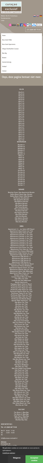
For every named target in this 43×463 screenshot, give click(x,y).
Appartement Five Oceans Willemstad (21, 251)
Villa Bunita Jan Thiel (21, 319)
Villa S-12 (21, 131)
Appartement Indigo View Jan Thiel (21, 255)
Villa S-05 (21, 125)
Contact (4, 71)
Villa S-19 (21, 138)
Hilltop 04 (21, 161)
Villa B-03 (21, 96)
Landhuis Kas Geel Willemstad (21, 280)
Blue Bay (4, 53)
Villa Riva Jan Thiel (21, 379)
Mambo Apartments (21, 282)
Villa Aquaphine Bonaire (21, 200)
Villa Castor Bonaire (21, 205)
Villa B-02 (21, 94)
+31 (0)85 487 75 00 (33, 29)
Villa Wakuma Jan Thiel (21, 394)
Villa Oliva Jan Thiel (21, 366)
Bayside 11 (21, 152)
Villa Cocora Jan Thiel (21, 324)
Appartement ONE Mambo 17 (21, 256)
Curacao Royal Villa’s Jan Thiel (21, 277)
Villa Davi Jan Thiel (21, 328)
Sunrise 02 (21, 170)
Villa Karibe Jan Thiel (21, 346)
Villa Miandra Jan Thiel (21, 357)
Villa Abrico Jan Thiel (21, 302)
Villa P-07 (21, 118)
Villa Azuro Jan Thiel (21, 308)
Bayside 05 (21, 148)
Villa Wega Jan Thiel (21, 396)
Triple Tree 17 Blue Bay (21, 416)
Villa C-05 (21, 107)
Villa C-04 (21, 105)
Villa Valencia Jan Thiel (21, 392)
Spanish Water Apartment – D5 (21, 300)
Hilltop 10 (21, 169)
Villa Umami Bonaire (21, 220)
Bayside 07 (21, 150)
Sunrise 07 (21, 178)
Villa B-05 (21, 100)
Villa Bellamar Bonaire (21, 201)
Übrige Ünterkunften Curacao (10, 49)
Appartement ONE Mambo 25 (21, 258)
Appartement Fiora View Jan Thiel (21, 249)
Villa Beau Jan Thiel (21, 315)
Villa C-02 (21, 103)
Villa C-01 (21, 101)
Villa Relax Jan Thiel (21, 377)
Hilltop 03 (21, 159)
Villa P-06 (21, 116)
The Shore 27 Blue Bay (21, 414)
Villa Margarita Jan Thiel (21, 354)
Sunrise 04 (21, 172)
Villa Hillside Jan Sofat (21, 339)
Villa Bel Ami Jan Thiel (21, 317)
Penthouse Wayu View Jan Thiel (21, 297)
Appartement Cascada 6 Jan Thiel (21, 244)
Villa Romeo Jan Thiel (21, 381)
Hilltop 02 (21, 157)
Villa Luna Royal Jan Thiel (21, 352)
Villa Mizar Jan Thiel (21, 361)
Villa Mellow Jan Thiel (21, 356)
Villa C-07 (21, 111)
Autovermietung (6, 62)
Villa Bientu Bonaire (21, 203)
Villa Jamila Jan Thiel (21, 341)
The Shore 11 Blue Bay (21, 412)
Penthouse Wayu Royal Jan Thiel (21, 295)
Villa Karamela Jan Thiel (21, 344)
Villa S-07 (21, 127)
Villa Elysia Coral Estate (21, 330)
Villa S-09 (21, 129)
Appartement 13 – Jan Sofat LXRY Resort (21, 229)
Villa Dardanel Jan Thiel (21, 326)
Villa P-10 (21, 121)
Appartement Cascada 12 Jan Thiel (21, 236)
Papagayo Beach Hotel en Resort (21, 284)
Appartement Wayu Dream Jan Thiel (21, 273)
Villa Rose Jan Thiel (21, 383)
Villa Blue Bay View (21, 420)
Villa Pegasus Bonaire (21, 213)
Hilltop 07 (21, 165)
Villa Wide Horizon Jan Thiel (21, 398)
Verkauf (4, 66)
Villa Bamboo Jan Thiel (21, 310)
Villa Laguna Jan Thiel (21, 348)
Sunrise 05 (21, 174)
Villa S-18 (21, 136)
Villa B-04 (21, 98)
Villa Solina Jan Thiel (21, 388)
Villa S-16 (21, 134)
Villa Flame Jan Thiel (21, 333)
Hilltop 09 (21, 167)
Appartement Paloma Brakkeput (21, 266)
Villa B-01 (21, 92)
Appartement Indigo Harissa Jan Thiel (21, 253)
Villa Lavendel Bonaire (21, 209)
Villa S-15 (21, 132)
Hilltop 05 (21, 163)
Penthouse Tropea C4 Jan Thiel (21, 293)
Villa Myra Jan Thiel (21, 363)
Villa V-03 (21, 140)
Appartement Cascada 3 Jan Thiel (21, 240)
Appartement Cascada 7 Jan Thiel (21, 245)
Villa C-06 (21, 109)
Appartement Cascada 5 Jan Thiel (21, 242)
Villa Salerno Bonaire (21, 218)
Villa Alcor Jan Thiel (21, 304)
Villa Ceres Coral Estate (21, 321)
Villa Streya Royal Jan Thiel (21, 390)
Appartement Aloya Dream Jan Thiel (21, 231)
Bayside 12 (21, 154)
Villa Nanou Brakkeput (21, 365)
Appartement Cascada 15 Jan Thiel (21, 238)
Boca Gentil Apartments (8, 44)
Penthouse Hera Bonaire (21, 198)
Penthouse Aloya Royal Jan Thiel (21, 286)
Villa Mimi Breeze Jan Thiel (21, 359)
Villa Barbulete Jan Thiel (21, 313)
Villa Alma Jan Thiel (21, 306)
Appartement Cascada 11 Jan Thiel (21, 235)
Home (4, 35)
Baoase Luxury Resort (21, 275)
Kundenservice (5, 18)
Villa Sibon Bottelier (21, 387)
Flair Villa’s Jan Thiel (21, 279)
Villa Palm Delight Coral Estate (21, 368)
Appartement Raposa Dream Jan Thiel (21, 268)
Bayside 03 (21, 146)
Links (2, 20)
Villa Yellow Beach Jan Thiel (21, 403)
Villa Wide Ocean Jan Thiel (21, 399)
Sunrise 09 (21, 181)
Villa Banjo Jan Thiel (21, 311)
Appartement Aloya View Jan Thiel (21, 233)
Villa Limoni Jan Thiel (21, 350)
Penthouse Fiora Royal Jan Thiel (21, 288)
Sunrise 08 (21, 180)
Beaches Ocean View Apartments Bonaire (21, 192)
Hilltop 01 (21, 156)
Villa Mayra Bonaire (21, 211)
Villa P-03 (21, 112)
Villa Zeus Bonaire (21, 222)
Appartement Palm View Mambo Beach (21, 264)
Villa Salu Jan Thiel (21, 385)
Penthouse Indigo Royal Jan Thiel (21, 290)
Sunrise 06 (21, 176)
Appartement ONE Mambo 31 (21, 262)
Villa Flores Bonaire (21, 207)
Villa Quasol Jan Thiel (21, 374)
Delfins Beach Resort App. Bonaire (21, 194)
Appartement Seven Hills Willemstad (21, 271)
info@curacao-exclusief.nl (9, 438)
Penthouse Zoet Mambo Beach (21, 299)
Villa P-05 (21, 114)
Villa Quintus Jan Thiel (21, 376)
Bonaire (4, 58)
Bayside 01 (21, 145)
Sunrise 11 (21, 185)
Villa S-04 (21, 123)
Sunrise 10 (21, 183)
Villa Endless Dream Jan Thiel (21, 332)
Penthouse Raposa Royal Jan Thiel (21, 291)
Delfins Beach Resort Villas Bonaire (21, 196)
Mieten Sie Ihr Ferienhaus (9, 16)
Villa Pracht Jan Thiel (21, 372)
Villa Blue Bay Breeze (21, 418)
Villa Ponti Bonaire (21, 216)
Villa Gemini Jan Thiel (21, 335)
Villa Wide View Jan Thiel (21, 401)
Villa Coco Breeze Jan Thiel (21, 322)
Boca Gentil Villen (7, 40)
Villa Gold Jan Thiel (21, 337)
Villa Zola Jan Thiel (21, 405)
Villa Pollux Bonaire (21, 214)
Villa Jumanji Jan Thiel (21, 343)
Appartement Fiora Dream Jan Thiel (21, 247)
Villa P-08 (21, 120)
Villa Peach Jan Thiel (21, 370)
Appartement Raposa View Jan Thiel (21, 269)
